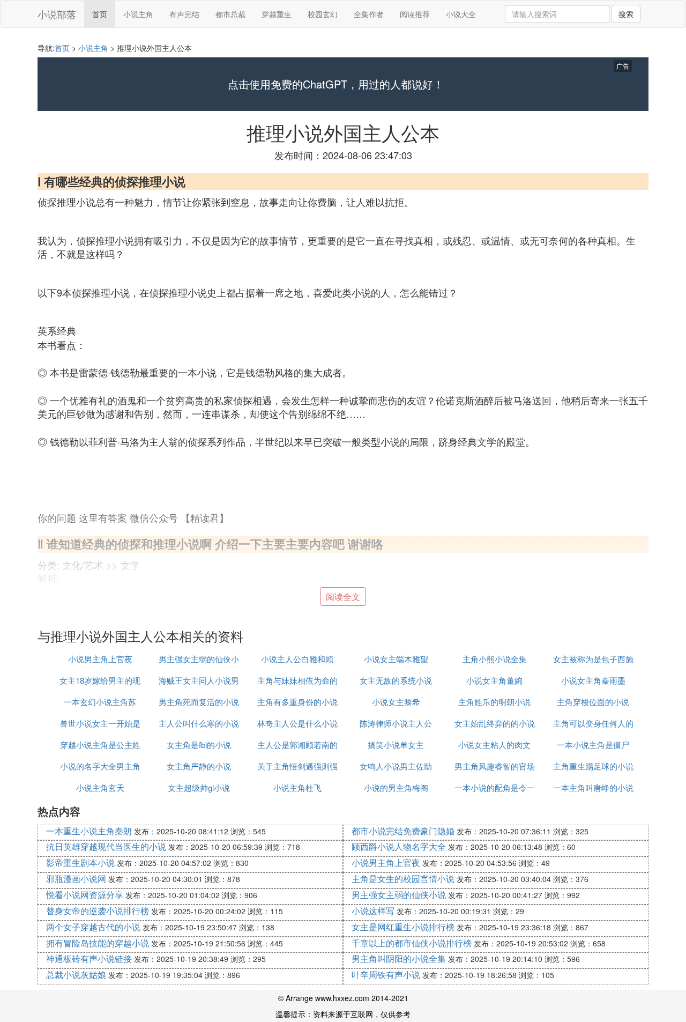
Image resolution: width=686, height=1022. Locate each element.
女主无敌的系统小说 (396, 680)
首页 (99, 14)
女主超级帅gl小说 (199, 787)
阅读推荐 (415, 14)
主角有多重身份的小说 (297, 701)
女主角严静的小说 (199, 766)
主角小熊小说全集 (495, 658)
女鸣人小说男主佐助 (396, 766)
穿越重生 (277, 14)
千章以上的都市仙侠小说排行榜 (412, 943)
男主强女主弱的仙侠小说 (399, 894)
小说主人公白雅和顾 (297, 658)
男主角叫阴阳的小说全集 (399, 958)
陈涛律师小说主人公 (396, 723)
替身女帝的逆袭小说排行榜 (97, 911)
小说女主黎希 (396, 701)
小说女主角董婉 (494, 680)
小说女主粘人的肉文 (494, 744)
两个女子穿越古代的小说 (93, 927)
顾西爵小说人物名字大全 (399, 846)
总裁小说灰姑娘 (76, 974)
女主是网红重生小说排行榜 (403, 927)
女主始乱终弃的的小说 (494, 723)
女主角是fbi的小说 (199, 744)
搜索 (625, 14)
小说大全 (461, 14)
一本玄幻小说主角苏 (100, 701)
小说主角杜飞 (297, 787)
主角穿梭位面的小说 (593, 701)
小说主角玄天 (100, 787)
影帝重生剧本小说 (80, 862)
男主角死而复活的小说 (199, 701)
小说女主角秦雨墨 (593, 680)
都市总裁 (230, 14)
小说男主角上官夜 (100, 658)
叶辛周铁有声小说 (386, 974)
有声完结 (184, 14)
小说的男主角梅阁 (396, 787)
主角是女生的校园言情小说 (403, 878)
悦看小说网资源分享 (84, 894)
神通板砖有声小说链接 (89, 958)
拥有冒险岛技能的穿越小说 (97, 943)
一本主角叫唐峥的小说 (593, 787)
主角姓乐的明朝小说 (494, 701)
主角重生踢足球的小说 (593, 766)
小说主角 (138, 14)
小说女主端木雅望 (396, 658)
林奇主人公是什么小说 (297, 723)
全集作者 (369, 14)
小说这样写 (373, 911)
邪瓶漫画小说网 (76, 878)
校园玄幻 (323, 14)
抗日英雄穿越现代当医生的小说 (106, 846)
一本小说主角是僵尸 (593, 744)
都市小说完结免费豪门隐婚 (403, 831)
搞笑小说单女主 (396, 744)
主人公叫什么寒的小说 (199, 723)
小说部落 (57, 14)
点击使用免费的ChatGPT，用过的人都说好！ (336, 84)
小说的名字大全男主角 (100, 766)
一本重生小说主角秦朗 (89, 831)
